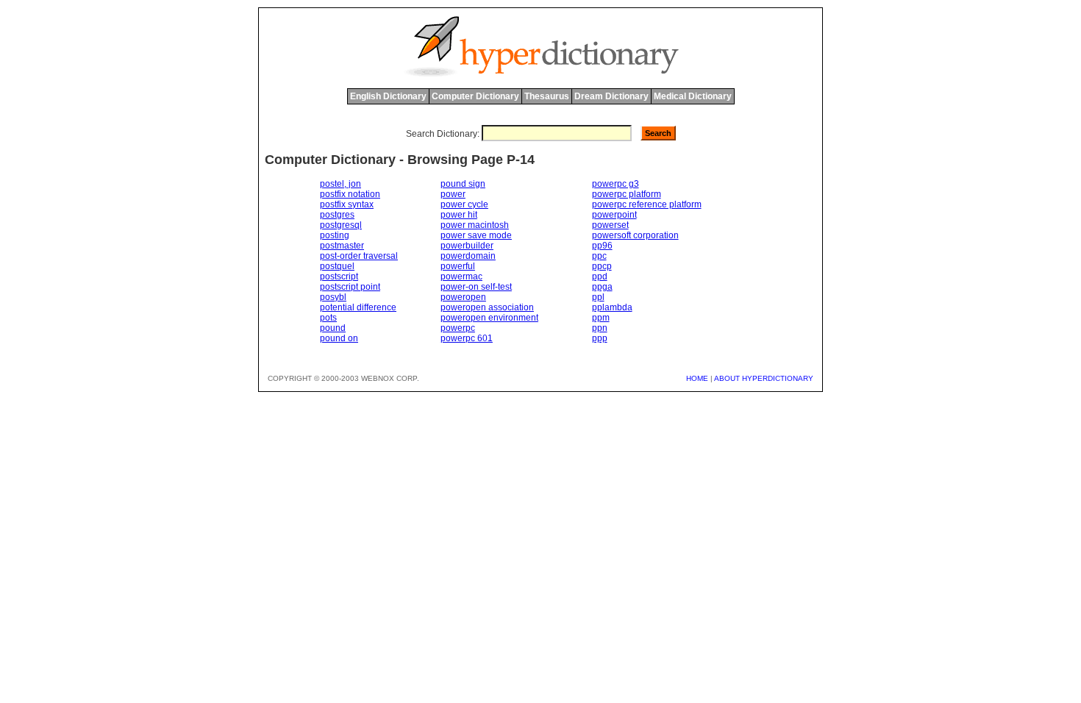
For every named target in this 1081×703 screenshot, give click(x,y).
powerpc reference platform (647, 204)
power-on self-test (476, 287)
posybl (333, 297)
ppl (598, 297)
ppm (601, 318)
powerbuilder (466, 245)
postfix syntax (347, 204)
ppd (599, 276)
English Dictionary (388, 96)
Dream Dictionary (611, 96)
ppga (602, 287)
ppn (599, 328)
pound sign (462, 184)
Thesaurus (546, 96)
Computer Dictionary (475, 96)
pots (328, 318)
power (452, 194)
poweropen (463, 297)
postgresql (341, 225)
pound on (339, 338)
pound (333, 328)
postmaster (342, 245)
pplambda (612, 307)
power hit (458, 215)
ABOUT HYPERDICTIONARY (763, 378)
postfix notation (350, 194)
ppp (599, 338)
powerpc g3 (615, 184)
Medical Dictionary (693, 96)
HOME (697, 378)
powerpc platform (626, 194)
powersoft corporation (635, 235)
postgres (337, 215)
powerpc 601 (466, 338)
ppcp (602, 266)
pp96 (602, 245)
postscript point (350, 287)
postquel (337, 266)
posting (334, 235)
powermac (461, 276)
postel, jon (340, 184)
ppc (599, 256)
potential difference (358, 307)
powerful (457, 266)
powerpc (457, 328)
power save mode (476, 235)
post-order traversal (359, 256)
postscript (339, 276)
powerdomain (468, 256)
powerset (610, 225)
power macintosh (474, 225)
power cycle (464, 204)
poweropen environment (489, 318)
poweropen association (487, 307)
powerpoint (614, 215)
